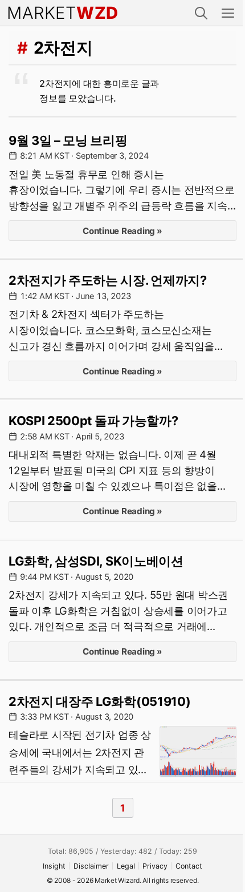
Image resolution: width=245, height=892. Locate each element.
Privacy (155, 866)
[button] (201, 13)
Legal (126, 866)
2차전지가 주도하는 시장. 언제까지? (108, 280)
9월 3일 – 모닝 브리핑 (68, 140)
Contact (188, 866)
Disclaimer (91, 866)
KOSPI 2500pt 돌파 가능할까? (93, 420)
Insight (54, 866)
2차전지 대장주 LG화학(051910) (99, 701)
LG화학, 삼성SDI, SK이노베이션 (96, 561)
